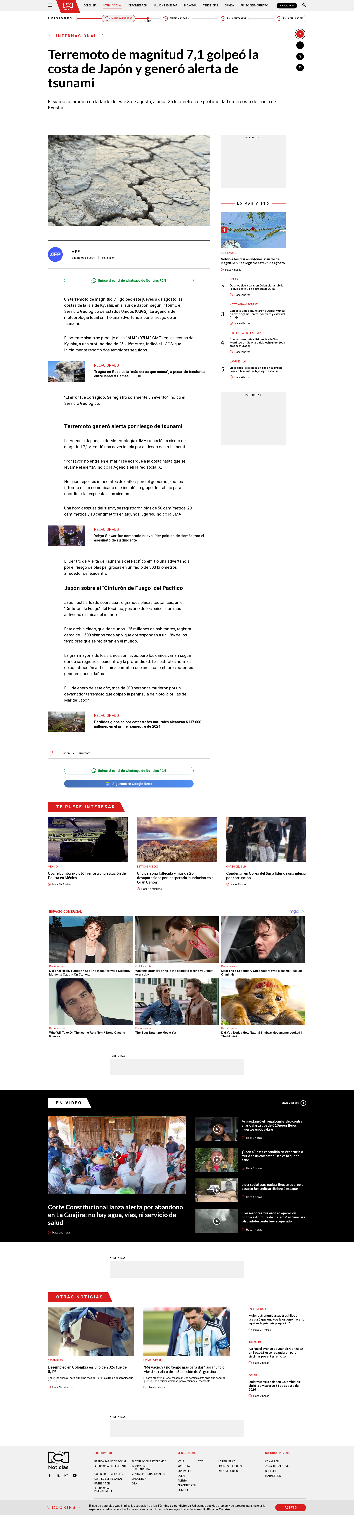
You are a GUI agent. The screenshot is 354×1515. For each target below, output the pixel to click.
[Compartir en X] (300, 56)
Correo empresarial (108, 1478)
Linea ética (139, 1478)
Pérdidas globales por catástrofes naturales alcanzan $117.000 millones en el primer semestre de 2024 (147, 724)
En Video (69, 1102)
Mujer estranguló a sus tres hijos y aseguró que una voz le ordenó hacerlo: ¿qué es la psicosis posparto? (277, 1319)
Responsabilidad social (110, 1461)
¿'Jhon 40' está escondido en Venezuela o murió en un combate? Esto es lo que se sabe (272, 1156)
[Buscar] (304, 5)
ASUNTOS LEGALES (230, 1466)
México (53, 866)
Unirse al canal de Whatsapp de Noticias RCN (132, 280)
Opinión (229, 5)
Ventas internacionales (148, 1473)
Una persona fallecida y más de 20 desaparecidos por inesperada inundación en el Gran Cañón (175, 877)
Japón (66, 753)
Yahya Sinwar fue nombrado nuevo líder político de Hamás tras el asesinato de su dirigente (149, 538)
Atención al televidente (110, 1466)
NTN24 (181, 1461)
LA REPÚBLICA (227, 1461)
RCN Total (184, 1466)
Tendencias (210, 5)
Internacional (112, 5)
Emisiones (60, 18)
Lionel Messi (152, 1360)
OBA (134, 1483)
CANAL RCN (287, 5)
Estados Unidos (148, 866)
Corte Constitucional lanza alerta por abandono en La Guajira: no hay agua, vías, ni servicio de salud (115, 1214)
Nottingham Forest (244, 304)
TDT (200, 1461)
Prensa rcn (102, 1483)
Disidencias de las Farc (246, 332)
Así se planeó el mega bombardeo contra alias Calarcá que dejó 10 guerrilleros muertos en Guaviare (272, 1125)
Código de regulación (108, 1473)
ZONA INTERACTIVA (277, 1466)
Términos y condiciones (174, 1505)
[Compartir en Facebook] (300, 45)
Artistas (255, 1342)
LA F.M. (181, 1475)
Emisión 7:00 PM (236, 18)
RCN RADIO (184, 1471)
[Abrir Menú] (50, 5)
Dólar (234, 279)
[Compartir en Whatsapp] (300, 67)
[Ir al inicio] (68, 6)
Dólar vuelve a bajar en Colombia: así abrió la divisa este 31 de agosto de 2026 (256, 287)
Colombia (90, 5)
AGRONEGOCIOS (228, 1471)
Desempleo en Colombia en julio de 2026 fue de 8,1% (87, 1369)
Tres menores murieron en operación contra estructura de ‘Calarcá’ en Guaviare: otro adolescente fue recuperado (274, 1217)
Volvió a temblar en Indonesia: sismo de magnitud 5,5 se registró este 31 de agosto (253, 261)
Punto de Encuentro (254, 5)
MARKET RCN (273, 1475)
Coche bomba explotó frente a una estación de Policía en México (87, 875)
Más (290, 1103)
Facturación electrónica (149, 1461)
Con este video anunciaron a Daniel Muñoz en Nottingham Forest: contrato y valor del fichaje (257, 314)
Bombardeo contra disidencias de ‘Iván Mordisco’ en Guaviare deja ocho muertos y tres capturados (257, 342)
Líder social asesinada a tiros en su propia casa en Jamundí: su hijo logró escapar (256, 369)
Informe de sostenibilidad (142, 1468)
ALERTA (182, 1480)
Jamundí (235, 361)
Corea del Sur (236, 866)
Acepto (291, 1507)
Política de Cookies (216, 1509)
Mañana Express (121, 18)
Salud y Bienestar (165, 5)
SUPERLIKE (271, 1471)
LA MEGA (183, 1490)
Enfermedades (258, 1309)
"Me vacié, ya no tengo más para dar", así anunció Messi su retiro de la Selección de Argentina (184, 1369)
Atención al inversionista (103, 1490)
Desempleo (55, 1360)
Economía (190, 5)
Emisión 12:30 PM (180, 18)
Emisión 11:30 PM (293, 18)
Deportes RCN (138, 5)
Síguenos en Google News (132, 784)
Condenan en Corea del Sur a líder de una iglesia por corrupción (266, 875)
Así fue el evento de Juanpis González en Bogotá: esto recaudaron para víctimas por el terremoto (276, 1352)
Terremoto (83, 753)
